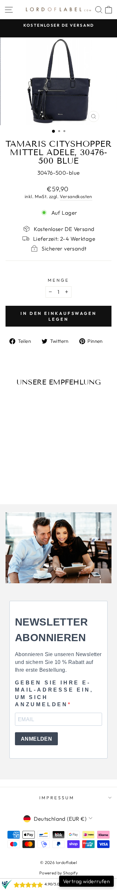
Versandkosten (76, 196)
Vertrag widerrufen (86, 881)
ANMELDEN (36, 739)
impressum (56, 797)
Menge (58, 280)
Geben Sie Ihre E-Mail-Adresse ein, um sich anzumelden (54, 693)
